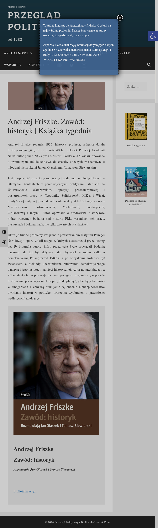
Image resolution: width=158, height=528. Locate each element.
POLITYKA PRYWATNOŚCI (66, 59)
